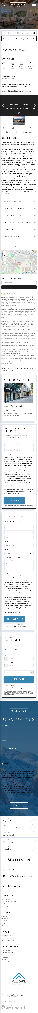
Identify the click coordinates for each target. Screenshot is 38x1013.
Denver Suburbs (9, 835)
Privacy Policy (8, 626)
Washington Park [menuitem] (6, 955)
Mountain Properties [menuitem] (7, 940)
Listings (9, 368)
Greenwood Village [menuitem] (7, 952)
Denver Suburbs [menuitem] (6, 938)
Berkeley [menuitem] (4, 959)
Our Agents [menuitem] (5, 918)
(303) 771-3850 (15, 869)
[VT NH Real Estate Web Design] (13, 1007)
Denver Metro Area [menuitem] (7, 935)
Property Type (8, 821)
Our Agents (15, 415)
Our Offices (5, 904)
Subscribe (15, 500)
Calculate (19, 679)
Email (3, 733)
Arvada (26, 368)
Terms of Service (18, 626)
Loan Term (7, 645)
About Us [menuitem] (4, 916)
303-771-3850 (11, 411)
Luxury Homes (8, 849)
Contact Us (7, 415)
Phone (3, 740)
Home (3, 368)
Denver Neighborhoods (12, 828)
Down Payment (9, 662)
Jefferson (19, 368)
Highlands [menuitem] (4, 957)
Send (15, 805)
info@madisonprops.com (20, 876)
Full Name (5, 725)
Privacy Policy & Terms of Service (25, 489)
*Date (6, 542)
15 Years (17, 649)
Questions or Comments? (10, 748)
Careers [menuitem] (3, 923)
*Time (6, 550)
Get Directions (19, 287)
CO (14, 368)
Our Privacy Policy (8, 1001)
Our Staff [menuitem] (4, 921)
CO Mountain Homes (11, 842)
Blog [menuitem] (2, 926)
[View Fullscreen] (4, 259)
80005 (31, 368)
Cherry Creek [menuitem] (5, 950)
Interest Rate (8, 669)
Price (6, 655)
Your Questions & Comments (13, 557)
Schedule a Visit (26, 517)
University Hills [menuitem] (5, 962)
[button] (34, 33)
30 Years (9, 649)
